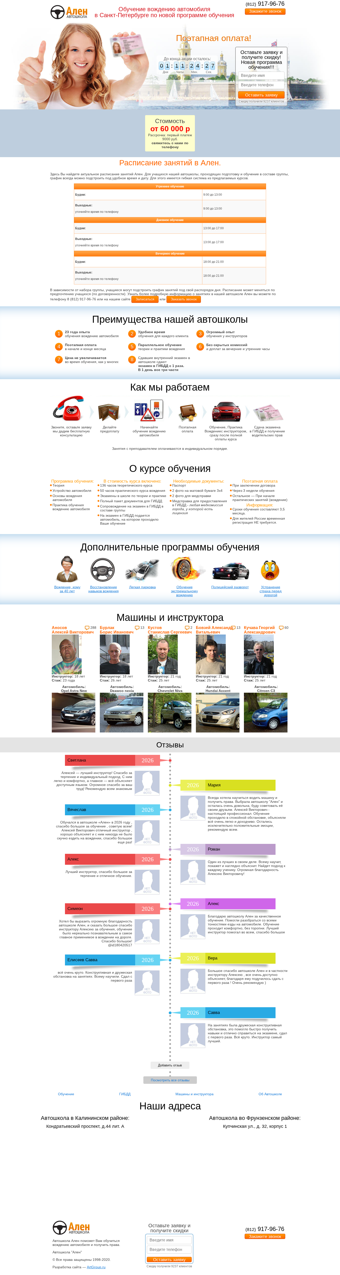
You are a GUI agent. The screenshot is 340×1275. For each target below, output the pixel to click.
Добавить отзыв (170, 1065)
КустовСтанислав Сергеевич (170, 630)
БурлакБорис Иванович (116, 630)
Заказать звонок (184, 299)
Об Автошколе (270, 1094)
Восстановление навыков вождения (103, 589)
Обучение (66, 1094)
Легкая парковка (142, 587)
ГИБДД (124, 1094)
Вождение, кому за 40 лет (67, 589)
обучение (177, 186)
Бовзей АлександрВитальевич (214, 630)
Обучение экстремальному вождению (184, 591)
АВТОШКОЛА (77, 17)
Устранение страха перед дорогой (271, 591)
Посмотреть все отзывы (170, 1080)
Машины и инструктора (194, 1094)
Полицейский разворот (230, 587)
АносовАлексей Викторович (73, 630)
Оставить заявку (261, 95)
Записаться (145, 299)
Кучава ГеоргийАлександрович (259, 630)
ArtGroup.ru (96, 1267)
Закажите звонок (265, 11)
